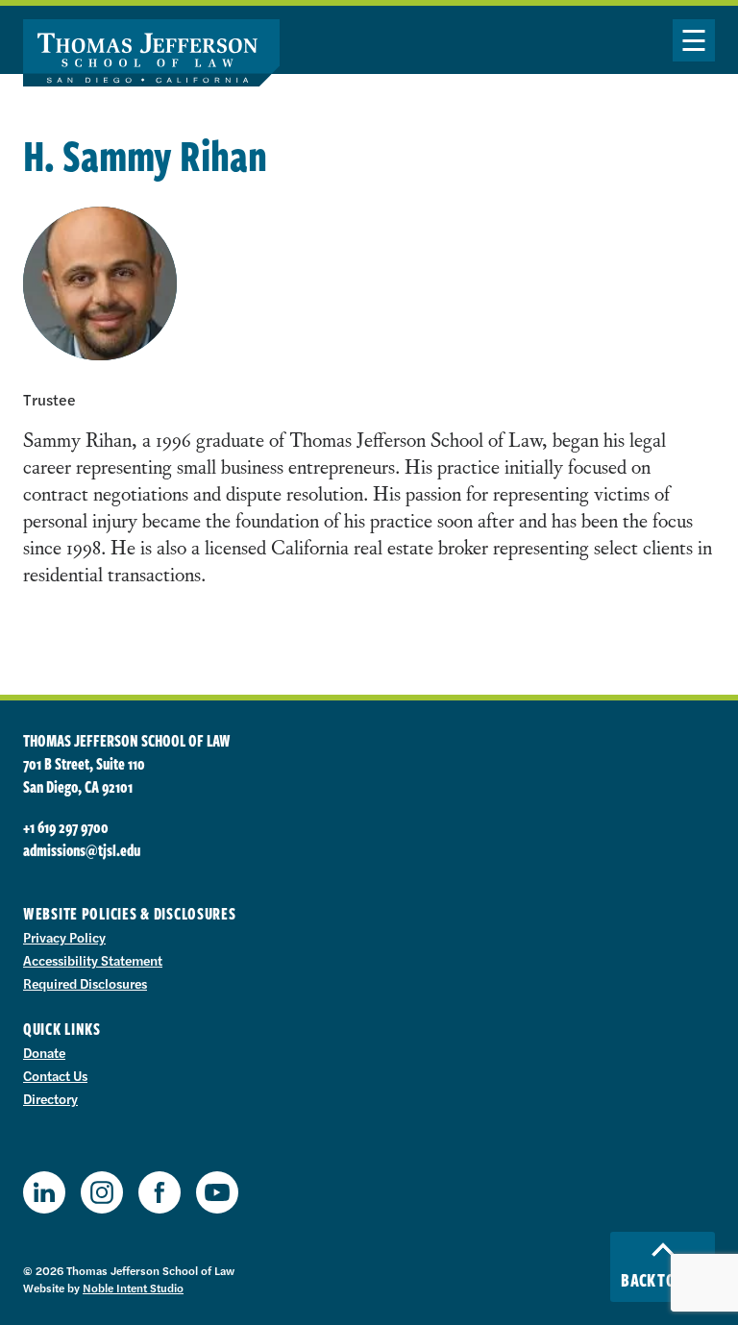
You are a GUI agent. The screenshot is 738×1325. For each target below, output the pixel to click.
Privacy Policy (64, 936)
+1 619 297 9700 (66, 827)
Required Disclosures (85, 983)
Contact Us (55, 1075)
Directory (50, 1098)
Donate (44, 1052)
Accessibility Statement (92, 959)
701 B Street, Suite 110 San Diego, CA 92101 (84, 775)
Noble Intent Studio (133, 1287)
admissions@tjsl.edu (81, 850)
